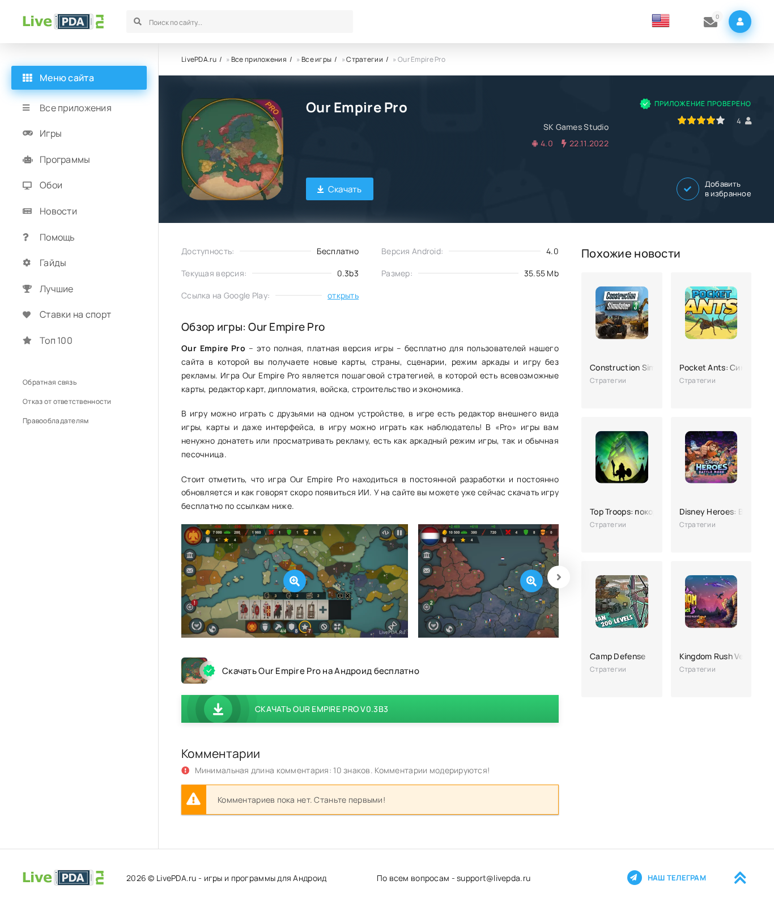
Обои (51, 185)
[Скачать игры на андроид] (63, 22)
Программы (65, 159)
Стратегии (364, 59)
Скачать (345, 189)
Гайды (53, 263)
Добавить (728, 189)
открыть (343, 295)
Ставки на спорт (75, 315)
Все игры (316, 59)
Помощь (57, 237)
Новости (58, 211)
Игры (51, 134)
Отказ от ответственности (67, 401)
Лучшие (57, 289)
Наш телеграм (677, 878)
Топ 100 (56, 340)
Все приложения (259, 59)
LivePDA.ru (198, 59)
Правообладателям (55, 420)
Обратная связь (49, 382)
